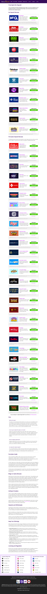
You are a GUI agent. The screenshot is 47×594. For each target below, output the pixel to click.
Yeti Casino (21, 78)
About (21, 590)
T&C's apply (14, 295)
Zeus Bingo (21, 386)
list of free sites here (33, 414)
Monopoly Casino (22, 193)
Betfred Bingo (22, 154)
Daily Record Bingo (23, 357)
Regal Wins (21, 279)
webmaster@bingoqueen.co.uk (25, 588)
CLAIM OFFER (33, 18)
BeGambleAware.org (15, 578)
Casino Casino (22, 118)
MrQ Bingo (21, 15)
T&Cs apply (16, 218)
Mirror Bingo (21, 221)
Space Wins (21, 88)
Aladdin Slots (22, 127)
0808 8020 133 (22, 578)
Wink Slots (21, 174)
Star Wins (21, 337)
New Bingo (20, 1)
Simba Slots (21, 308)
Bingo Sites (25, 1)
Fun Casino (21, 396)
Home (11, 1)
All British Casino (22, 97)
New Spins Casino (23, 260)
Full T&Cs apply (19, 114)
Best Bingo (15, 1)
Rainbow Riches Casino (24, 406)
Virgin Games (22, 183)
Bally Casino (21, 144)
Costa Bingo (21, 348)
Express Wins (22, 240)
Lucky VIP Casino (22, 288)
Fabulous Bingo (22, 68)
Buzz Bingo (21, 48)
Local (37, 1)
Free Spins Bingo (22, 269)
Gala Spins (21, 164)
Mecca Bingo (21, 366)
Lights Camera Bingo (23, 108)
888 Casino (21, 37)
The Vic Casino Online (23, 251)
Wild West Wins (22, 231)
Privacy (28, 590)
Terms (26, 590)
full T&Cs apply (19, 94)
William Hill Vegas (22, 57)
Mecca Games (22, 202)
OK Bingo (21, 327)
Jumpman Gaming (27, 501)
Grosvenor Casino (23, 212)
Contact (23, 590)
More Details (33, 30)
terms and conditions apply (21, 65)
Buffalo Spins (22, 298)
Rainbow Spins (22, 317)
